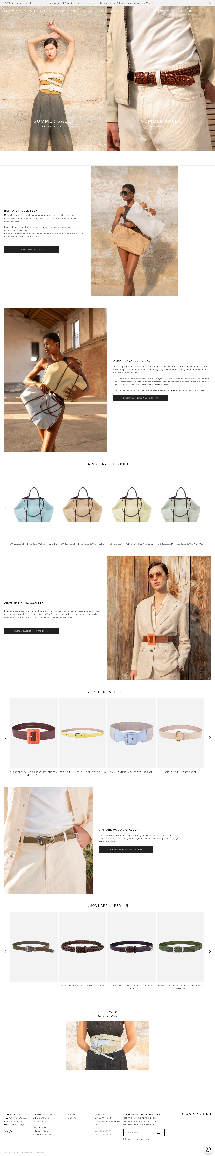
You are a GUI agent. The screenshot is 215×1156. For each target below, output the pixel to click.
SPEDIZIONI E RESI (42, 1118)
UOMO (89, 11)
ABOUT (103, 11)
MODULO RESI (40, 1121)
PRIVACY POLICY (41, 1131)
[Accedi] (190, 11)
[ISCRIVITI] (158, 1133)
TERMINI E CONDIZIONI (44, 1114)
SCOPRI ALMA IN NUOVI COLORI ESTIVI (140, 398)
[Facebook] (6, 1131)
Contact (73, 1118)
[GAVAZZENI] (19, 11)
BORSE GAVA (60, 11)
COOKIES (40, 1153)
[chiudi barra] (210, 3)
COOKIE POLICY (41, 1127)
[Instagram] (10, 1131)
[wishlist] (199, 11)
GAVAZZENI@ (17, 1125)
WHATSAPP (16, 1121)
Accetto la (140, 1139)
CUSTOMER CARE (163, 11)
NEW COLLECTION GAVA (31, 250)
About (71, 1114)
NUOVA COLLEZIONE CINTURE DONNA (31, 631)
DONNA (75, 11)
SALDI (43, 11)
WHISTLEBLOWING (42, 1134)
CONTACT (115, 11)
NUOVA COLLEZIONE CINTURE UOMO (126, 849)
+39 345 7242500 (17, 1118)
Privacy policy (146, 1139)
